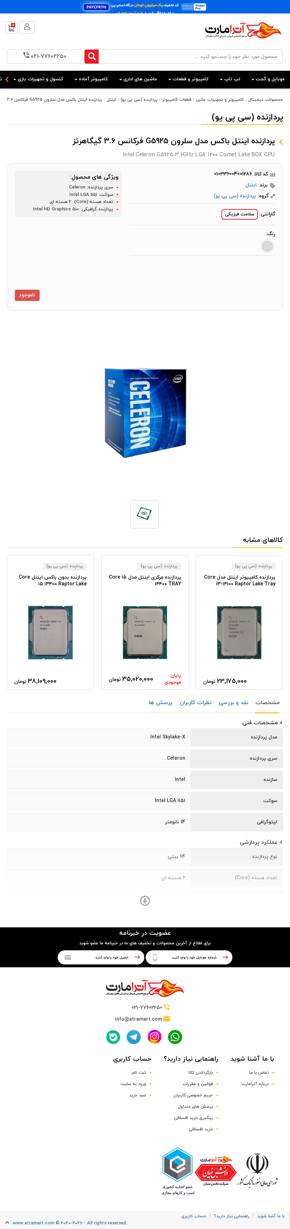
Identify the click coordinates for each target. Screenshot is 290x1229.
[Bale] (113, 1037)
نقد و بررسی (233, 703)
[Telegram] (134, 1037)
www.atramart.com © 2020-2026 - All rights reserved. (70, 1223)
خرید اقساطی (201, 1129)
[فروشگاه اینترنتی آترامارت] (243, 42)
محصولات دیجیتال (265, 100)
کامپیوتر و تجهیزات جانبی (220, 100)
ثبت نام (139, 1073)
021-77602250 (48, 56)
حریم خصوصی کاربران (193, 1095)
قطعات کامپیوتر (176, 100)
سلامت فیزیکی (239, 214)
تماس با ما (259, 1073)
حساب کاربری (132, 1059)
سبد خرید (137, 1095)
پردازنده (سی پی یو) (139, 100)
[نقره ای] (267, 246)
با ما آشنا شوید (252, 1059)
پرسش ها (161, 703)
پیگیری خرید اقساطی (193, 1118)
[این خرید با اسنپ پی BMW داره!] (145, 6)
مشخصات (267, 703)
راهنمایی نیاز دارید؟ (191, 1059)
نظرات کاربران (195, 703)
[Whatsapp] (175, 1037)
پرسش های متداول (195, 1106)
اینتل (111, 100)
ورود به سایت (133, 1084)
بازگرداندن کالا (200, 1073)
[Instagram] (154, 1037)
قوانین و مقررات (197, 1084)
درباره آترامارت (255, 1084)
